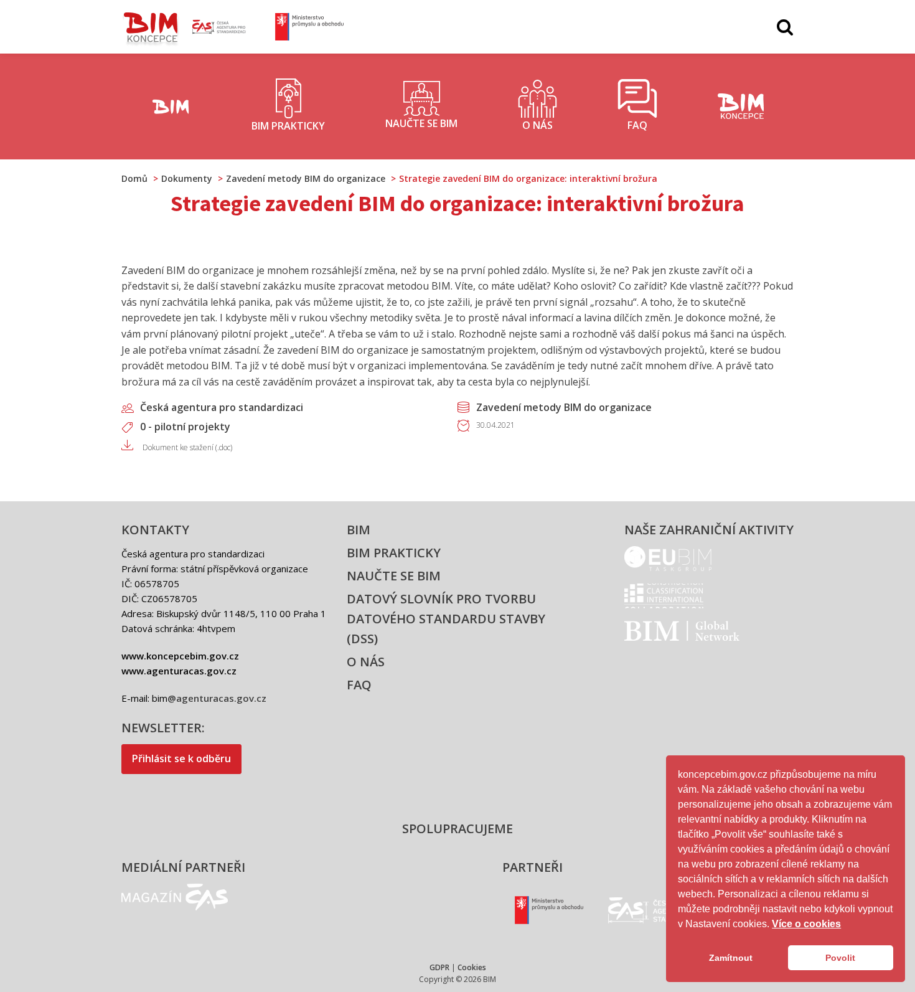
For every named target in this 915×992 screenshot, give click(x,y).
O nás (366, 661)
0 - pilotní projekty (185, 426)
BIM (358, 529)
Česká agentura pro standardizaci (221, 407)
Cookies (472, 967)
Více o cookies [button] (806, 924)
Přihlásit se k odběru (181, 758)
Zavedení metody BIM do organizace (564, 407)
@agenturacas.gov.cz (216, 698)
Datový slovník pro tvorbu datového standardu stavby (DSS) (446, 618)
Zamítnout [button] (731, 958)
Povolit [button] (840, 958)
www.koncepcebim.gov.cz (180, 656)
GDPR (439, 967)
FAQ (359, 684)
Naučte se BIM (394, 575)
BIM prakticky (394, 552)
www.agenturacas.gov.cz (179, 670)
